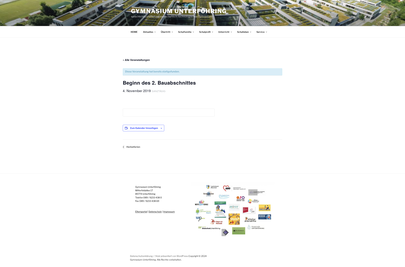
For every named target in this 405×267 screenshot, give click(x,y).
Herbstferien (133, 147)
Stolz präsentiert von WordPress (171, 256)
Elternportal (141, 211)
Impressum (169, 211)
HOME (134, 32)
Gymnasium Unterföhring (179, 11)
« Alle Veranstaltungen (136, 60)
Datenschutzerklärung (141, 256)
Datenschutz (155, 211)
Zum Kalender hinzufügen (144, 128)
